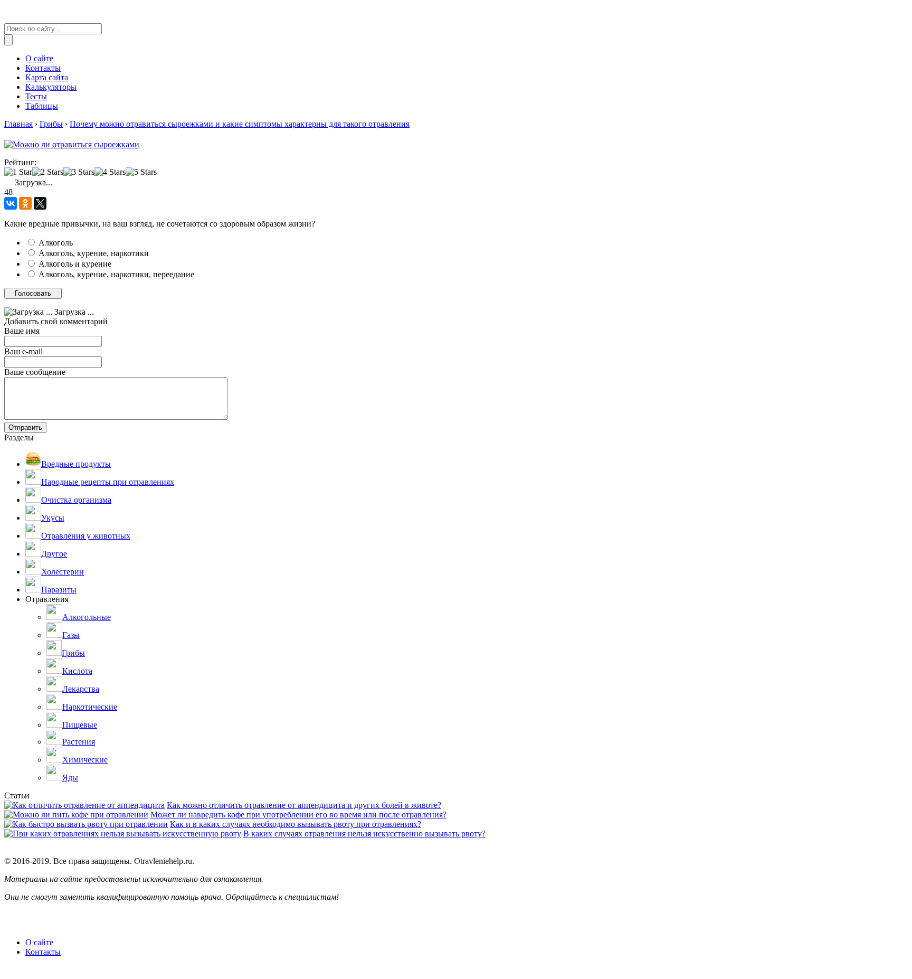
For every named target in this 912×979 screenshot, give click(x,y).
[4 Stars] (110, 172)
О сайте (39, 942)
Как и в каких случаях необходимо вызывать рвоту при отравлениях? (295, 824)
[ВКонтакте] (10, 203)
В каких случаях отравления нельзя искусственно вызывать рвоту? (364, 833)
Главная (18, 123)
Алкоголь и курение (75, 263)
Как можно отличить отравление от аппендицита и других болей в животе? (304, 805)
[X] (40, 203)
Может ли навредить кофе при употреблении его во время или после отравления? (298, 814)
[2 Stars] (47, 172)
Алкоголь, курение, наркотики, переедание (116, 274)
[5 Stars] (141, 172)
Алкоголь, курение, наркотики (94, 253)
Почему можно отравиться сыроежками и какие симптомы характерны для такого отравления (240, 123)
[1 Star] (18, 172)
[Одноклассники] (25, 203)
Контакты (43, 951)
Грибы (51, 123)
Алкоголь (56, 242)
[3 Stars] (78, 172)
